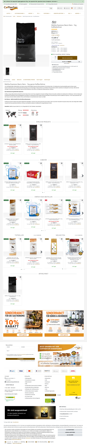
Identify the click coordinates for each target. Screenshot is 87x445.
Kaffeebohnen (19, 16)
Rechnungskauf (23, 4)
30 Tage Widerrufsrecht (52, 4)
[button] (66, 62)
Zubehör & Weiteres (59, 13)
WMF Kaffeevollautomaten (41, 427)
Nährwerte (19, 79)
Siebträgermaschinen (59, 427)
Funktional (9, 443)
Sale (69, 13)
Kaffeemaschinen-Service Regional (32, 398)
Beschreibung (7, 79)
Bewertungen (47, 79)
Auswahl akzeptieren (70, 432)
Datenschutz (47, 378)
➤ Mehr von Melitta (55, 35)
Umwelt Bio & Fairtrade (30, 394)
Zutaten (13, 79)
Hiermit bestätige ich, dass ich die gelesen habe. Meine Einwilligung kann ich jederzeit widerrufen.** (20, 355)
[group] (12, 133)
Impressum (47, 381)
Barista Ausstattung (29, 392)
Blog (46, 385)
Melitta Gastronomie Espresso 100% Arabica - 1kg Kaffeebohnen (33, 144)
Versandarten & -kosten (30, 380)
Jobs (46, 389)
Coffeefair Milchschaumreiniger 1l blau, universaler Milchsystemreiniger (12, 182)
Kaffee (8, 13)
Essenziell (9, 441)
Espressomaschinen (78, 427)
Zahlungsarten (28, 378)
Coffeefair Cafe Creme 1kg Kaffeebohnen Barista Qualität (12, 258)
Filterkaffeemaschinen (50, 427)
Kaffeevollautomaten (31, 427)
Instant (30, 13)
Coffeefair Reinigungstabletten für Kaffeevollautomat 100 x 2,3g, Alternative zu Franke (74, 258)
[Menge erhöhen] (56, 57)
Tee (38, 13)
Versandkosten (61, 45)
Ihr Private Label (28, 396)
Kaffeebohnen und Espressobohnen (52, 425)
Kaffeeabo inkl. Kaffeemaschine (32, 389)
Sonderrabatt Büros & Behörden (32, 387)
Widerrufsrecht (28, 381)
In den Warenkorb (67, 58)
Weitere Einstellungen (17, 443)
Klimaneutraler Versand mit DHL (37, 4)
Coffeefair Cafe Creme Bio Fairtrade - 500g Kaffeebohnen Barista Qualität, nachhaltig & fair (54, 258)
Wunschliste (56, 64)
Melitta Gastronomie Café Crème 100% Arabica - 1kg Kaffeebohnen (54, 182)
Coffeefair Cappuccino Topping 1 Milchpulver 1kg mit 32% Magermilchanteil (12, 219)
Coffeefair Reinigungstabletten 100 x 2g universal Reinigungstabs (74, 219)
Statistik (16, 441)
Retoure (46, 383)
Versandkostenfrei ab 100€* (11, 4)
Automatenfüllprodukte (64, 425)
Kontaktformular (10, 384)
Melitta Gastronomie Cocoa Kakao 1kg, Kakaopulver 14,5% (74, 182)
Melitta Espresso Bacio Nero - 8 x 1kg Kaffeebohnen (12, 296)
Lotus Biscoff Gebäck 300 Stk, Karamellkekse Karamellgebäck (33, 182)
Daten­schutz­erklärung (16, 439)
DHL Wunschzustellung (42, 441)
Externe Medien (31, 441)
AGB (46, 380)
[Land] (72, 8)
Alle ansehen (37, 235)
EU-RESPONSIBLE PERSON (29, 79)
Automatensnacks (72, 425)
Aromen (79, 425)
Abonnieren (20, 358)
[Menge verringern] (56, 59)
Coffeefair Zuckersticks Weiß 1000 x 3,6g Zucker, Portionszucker (53, 219)
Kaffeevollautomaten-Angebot (31, 391)
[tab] (7, 80)
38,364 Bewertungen (73, 394)
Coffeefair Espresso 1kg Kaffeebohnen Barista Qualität (12, 144)
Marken (77, 13)
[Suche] (51, 8)
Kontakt (59, 395)
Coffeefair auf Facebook (78, 4)
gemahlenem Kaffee (41, 425)
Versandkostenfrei (64, 413)
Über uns (47, 387)
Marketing (23, 441)
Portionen (46, 13)
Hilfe (26, 383)
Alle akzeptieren (70, 429)
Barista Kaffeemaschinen (69, 427)
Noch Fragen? (40, 79)
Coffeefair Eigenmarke (49, 391)
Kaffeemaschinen (19, 13)
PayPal (51, 441)
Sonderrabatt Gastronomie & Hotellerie (33, 385)
